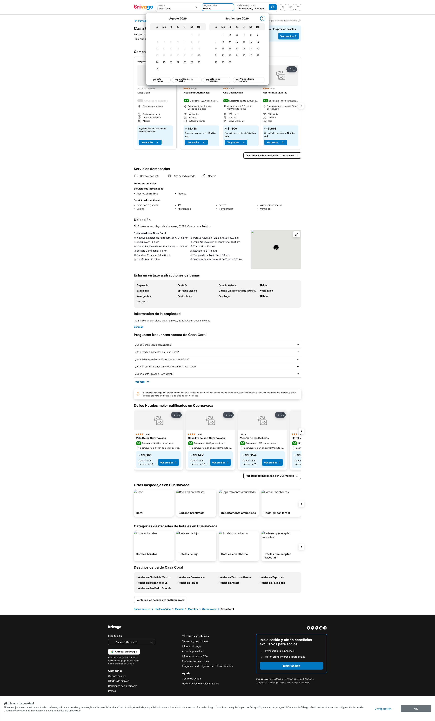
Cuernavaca (209, 609)
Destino (161, 5)
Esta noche (160, 80)
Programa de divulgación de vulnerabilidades (207, 666)
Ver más (141, 301)
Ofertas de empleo (118, 680)
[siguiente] (263, 18)
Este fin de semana (215, 80)
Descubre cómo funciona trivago (200, 683)
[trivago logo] (143, 7)
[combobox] (178, 7)
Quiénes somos (116, 676)
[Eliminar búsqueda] (196, 7)
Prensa (112, 690)
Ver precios (287, 36)
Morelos (193, 609)
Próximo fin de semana (246, 80)
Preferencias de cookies (195, 661)
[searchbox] (178, 8)
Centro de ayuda (191, 678)
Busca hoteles (142, 609)
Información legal (191, 646)
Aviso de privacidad (193, 651)
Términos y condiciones (195, 641)
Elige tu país (115, 635)
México (179, 609)
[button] (178, 7)
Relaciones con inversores (122, 685)
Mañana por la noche (185, 80)
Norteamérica (163, 609)
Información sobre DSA (195, 656)
